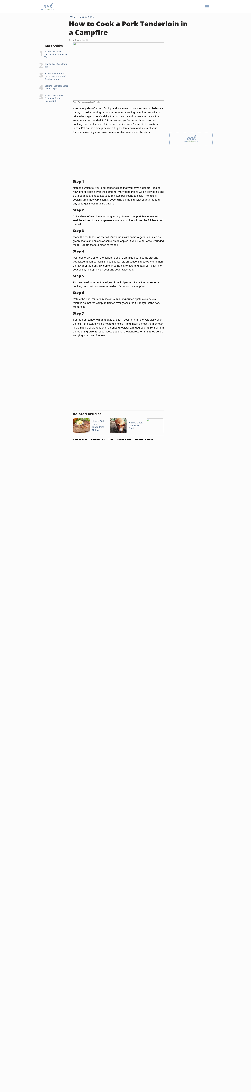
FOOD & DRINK (86, 17)
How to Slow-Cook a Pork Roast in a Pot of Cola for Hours (54, 76)
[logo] (47, 6)
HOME (72, 17)
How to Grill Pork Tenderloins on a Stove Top (55, 54)
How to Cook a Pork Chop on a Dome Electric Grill (53, 98)
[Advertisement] (118, 156)
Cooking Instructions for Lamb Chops (56, 87)
